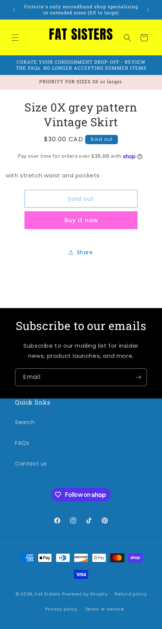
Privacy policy (61, 609)
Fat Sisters (48, 594)
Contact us (31, 463)
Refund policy (131, 594)
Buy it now (81, 220)
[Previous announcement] (14, 10)
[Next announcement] (148, 10)
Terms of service (104, 609)
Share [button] (85, 252)
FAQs (22, 443)
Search (25, 422)
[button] (15, 37)
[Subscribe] (138, 377)
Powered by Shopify (85, 594)
